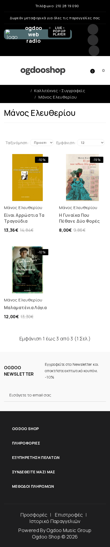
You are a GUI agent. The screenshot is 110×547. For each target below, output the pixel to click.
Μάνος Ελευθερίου (57, 97)
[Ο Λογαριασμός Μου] (58, 70)
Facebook (93, 29)
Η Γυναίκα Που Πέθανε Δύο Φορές (79, 218)
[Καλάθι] (17, 195)
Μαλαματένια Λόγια (25, 307)
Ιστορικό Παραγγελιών (54, 521)
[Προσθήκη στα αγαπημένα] (38, 195)
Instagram (93, 40)
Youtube (94, 50)
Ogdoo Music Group (68, 530)
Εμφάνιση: (66, 142)
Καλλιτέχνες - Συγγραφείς (59, 90)
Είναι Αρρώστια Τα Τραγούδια (24, 218)
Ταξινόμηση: (17, 142)
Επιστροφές (69, 514)
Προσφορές (34, 514)
